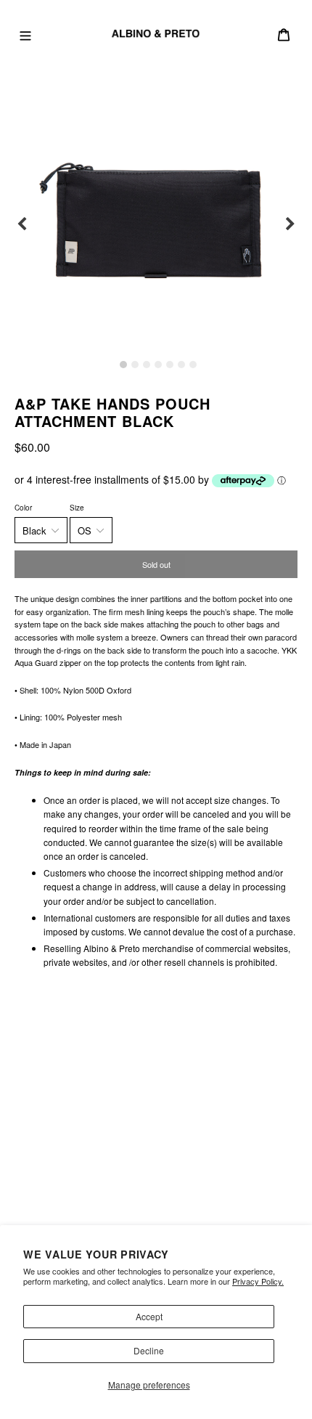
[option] (156, 224)
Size (77, 508)
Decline (149, 1350)
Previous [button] (22, 224)
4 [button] (158, 364)
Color (23, 508)
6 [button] (181, 364)
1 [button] (123, 364)
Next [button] (290, 224)
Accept (149, 1316)
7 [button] (193, 364)
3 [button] (146, 364)
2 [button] (135, 364)
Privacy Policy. (258, 1281)
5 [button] (169, 364)
